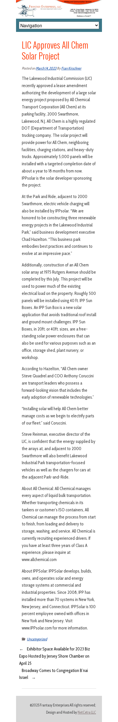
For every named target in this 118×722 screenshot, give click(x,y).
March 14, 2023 (46, 68)
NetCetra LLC (87, 712)
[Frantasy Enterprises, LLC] (59, 3)
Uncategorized (37, 639)
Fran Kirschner (71, 68)
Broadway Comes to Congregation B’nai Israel (53, 674)
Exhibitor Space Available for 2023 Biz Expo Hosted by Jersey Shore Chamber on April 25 (54, 656)
